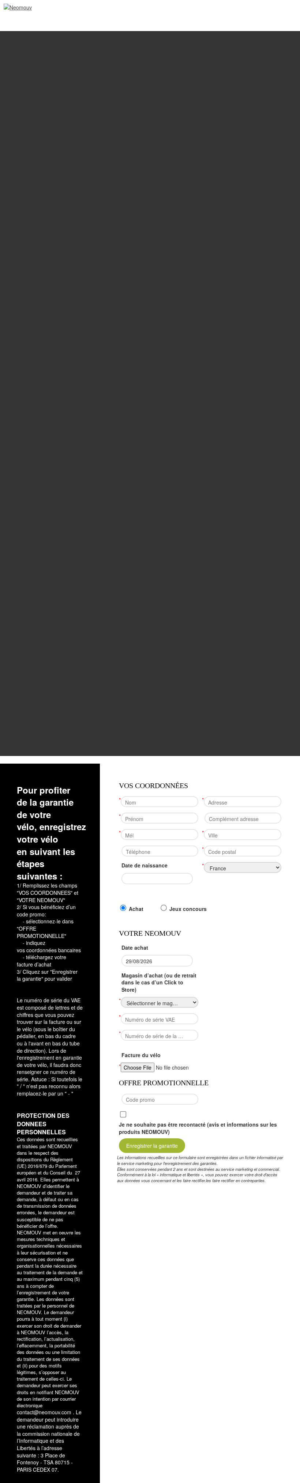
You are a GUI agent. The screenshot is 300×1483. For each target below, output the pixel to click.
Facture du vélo (141, 1055)
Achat (136, 908)
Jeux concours (188, 908)
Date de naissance (144, 865)
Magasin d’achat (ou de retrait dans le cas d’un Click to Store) (158, 982)
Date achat (134, 947)
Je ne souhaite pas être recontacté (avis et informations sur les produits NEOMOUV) (198, 1128)
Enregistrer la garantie (152, 1145)
